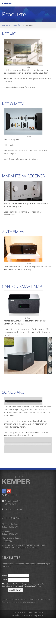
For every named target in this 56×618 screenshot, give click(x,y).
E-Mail (4, 580)
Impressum (39, 615)
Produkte (16, 25)
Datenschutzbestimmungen (12, 602)
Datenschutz (26, 615)
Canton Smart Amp (22, 286)
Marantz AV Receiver (23, 176)
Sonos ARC (13, 392)
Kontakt (15, 615)
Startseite (6, 25)
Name (4, 575)
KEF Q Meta (13, 103)
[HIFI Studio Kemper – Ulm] (9, 4)
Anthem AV (13, 231)
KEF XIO (9, 34)
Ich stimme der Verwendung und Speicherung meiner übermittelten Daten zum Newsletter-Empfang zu (23, 585)
